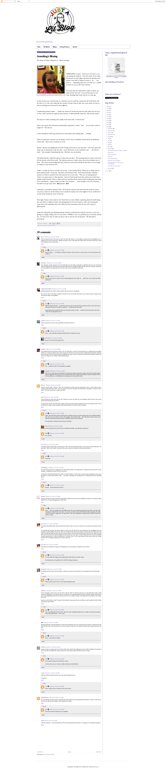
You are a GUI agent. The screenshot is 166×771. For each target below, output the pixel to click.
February (110, 148)
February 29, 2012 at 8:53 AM (57, 636)
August (109, 136)
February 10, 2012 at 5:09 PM (55, 426)
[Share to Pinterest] (59, 223)
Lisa (42, 444)
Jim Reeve (43, 263)
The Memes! (46, 47)
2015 (108, 120)
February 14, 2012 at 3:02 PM (51, 622)
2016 (108, 118)
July (109, 138)
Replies (44, 247)
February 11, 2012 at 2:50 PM (50, 524)
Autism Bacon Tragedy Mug (112, 75)
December (110, 128)
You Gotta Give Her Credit (114, 166)
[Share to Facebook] (57, 223)
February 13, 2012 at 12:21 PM (53, 590)
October (110, 132)
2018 (108, 114)
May (109, 142)
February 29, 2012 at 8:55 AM (57, 709)
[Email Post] (50, 223)
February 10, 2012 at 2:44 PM (59, 289)
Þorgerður (43, 569)
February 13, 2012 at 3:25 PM (57, 555)
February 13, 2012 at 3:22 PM (57, 456)
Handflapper (44, 467)
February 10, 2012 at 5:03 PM (57, 413)
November (110, 130)
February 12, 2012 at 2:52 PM (54, 569)
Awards (75, 47)
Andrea (43, 320)
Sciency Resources (64, 47)
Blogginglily (123, 75)
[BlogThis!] (54, 223)
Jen (42, 524)
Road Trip (110, 156)
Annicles (43, 349)
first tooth (45, 225)
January (110, 168)
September (110, 134)
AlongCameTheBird (46, 289)
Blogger (96, 766)
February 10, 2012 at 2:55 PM (52, 320)
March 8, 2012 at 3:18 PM (51, 720)
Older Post (98, 752)
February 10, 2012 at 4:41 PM (57, 371)
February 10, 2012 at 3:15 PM (57, 250)
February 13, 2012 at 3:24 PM (57, 508)
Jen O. (42, 237)
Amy (42, 397)
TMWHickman (45, 697)
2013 (108, 124)
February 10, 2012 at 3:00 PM (53, 349)
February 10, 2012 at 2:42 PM (54, 263)
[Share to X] (56, 223)
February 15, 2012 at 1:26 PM (53, 647)
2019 (108, 112)
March (109, 146)
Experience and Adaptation (114, 160)
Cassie (42, 673)
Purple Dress (111, 152)
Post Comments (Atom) (48, 754)
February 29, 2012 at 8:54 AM (57, 659)
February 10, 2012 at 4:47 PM (51, 397)
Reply (42, 244)
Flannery (43, 590)
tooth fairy (53, 225)
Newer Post (40, 752)
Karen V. (43, 385)
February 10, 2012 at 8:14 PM (51, 444)
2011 (108, 171)
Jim (42, 223)
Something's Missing (112, 158)
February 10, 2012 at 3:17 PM (57, 331)
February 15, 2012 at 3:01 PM (52, 673)
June (109, 140)
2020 (108, 110)
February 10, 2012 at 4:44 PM (53, 385)
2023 (108, 106)
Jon (46, 338)
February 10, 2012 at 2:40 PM (52, 237)
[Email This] (53, 223)
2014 (108, 122)
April (109, 144)
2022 (108, 108)
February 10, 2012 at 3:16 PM (57, 303)
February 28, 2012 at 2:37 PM (56, 697)
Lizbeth (43, 647)
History (55, 47)
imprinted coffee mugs (117, 76)
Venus (42, 720)
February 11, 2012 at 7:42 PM (54, 338)
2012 (108, 126)
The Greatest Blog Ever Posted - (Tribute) (117, 150)
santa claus (49, 225)
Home (38, 47)
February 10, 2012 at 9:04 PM (57, 433)
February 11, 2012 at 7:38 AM (53, 496)
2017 (108, 116)
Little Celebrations (112, 154)
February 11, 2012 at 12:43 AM (55, 467)
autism (41, 225)
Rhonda (43, 496)
